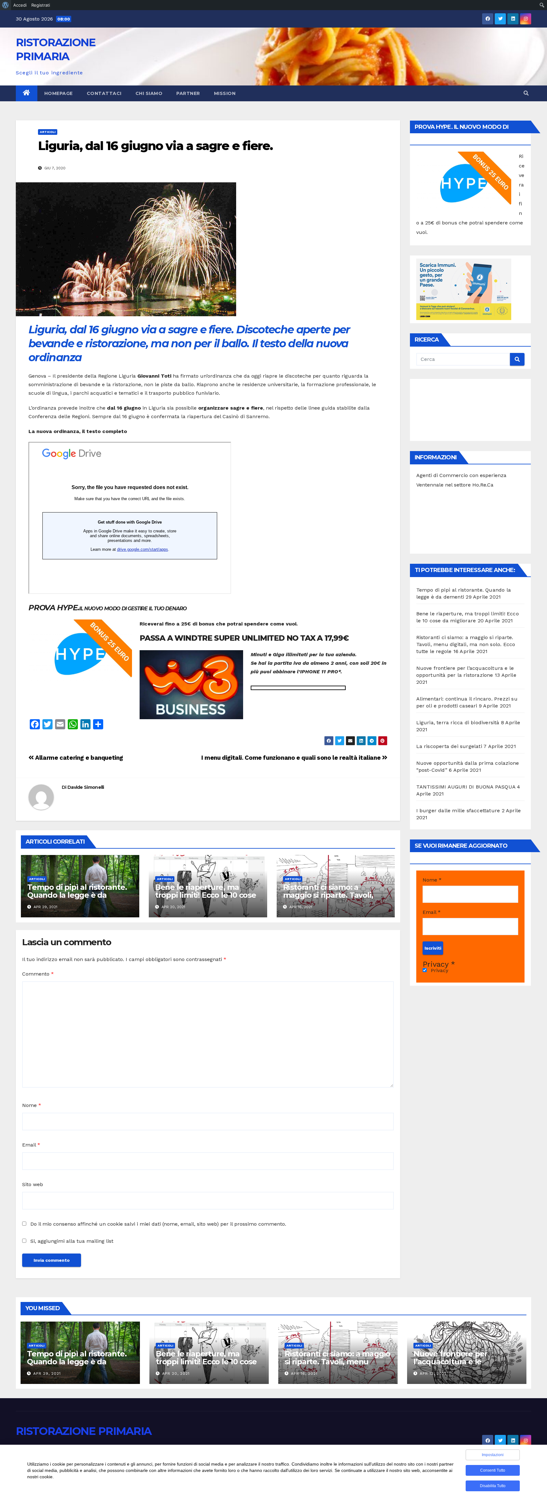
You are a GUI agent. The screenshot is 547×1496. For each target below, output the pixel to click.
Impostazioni (493, 1455)
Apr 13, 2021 (433, 1373)
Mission (225, 93)
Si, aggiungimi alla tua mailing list (71, 1241)
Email (31, 1145)
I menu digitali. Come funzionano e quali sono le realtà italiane (291, 757)
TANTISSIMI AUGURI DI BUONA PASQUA (466, 787)
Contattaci (104, 93)
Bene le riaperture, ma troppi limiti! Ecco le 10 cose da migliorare (205, 895)
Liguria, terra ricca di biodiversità (458, 723)
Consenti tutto (492, 1470)
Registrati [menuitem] (40, 5)
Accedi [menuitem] (20, 5)
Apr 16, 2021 (304, 1373)
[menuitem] (5, 5)
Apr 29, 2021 (47, 1373)
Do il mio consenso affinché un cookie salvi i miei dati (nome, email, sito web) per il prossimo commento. (158, 1224)
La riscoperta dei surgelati (449, 746)
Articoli (47, 132)
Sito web (32, 1184)
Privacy (438, 970)
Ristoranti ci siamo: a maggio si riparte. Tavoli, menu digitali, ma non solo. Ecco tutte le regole (333, 899)
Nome (31, 1105)
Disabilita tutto (493, 1486)
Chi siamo (149, 93)
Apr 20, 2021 (176, 1373)
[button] (526, 93)
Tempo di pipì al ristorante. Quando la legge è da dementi (77, 895)
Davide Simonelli (85, 787)
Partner (188, 93)
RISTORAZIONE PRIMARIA (83, 1431)
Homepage (58, 93)
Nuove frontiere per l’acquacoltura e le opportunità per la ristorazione (450, 1365)
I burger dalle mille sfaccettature (458, 811)
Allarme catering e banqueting (78, 757)
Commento (38, 974)
